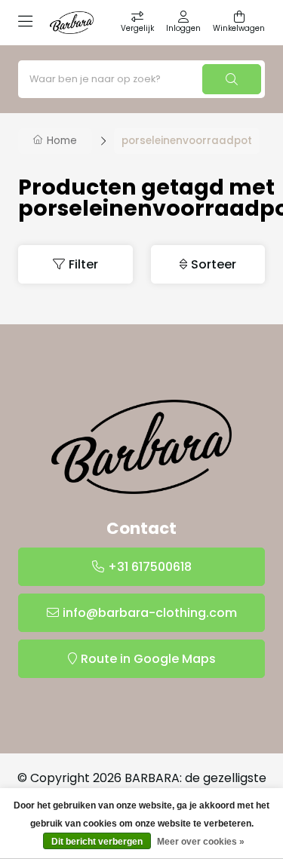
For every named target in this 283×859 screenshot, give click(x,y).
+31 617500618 (150, 566)
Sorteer (213, 264)
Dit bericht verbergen (97, 841)
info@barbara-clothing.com (150, 612)
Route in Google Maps (148, 658)
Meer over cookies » (201, 841)
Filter (83, 264)
